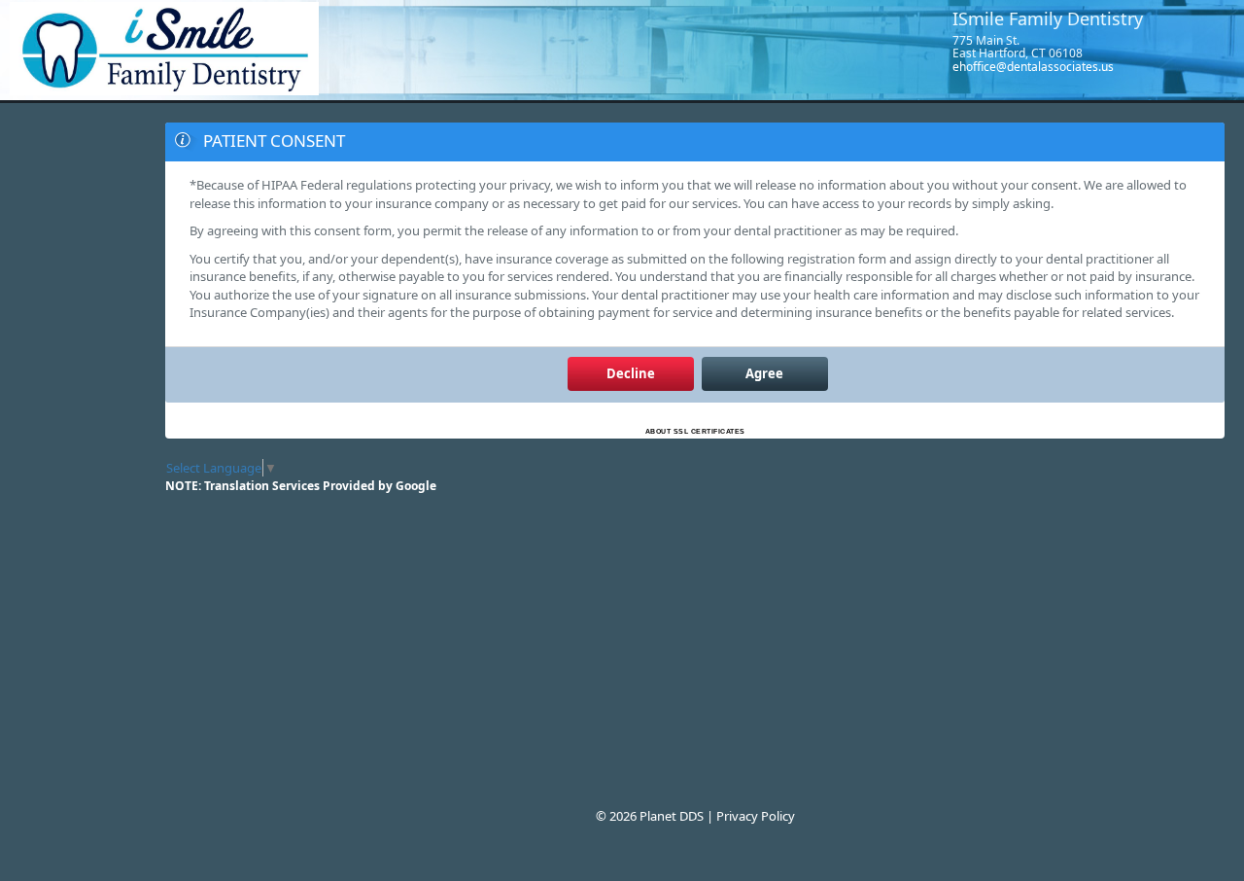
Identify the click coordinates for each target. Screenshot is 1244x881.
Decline (630, 373)
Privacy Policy (755, 816)
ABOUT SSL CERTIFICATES (695, 431)
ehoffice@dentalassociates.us (1033, 66)
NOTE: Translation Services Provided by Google (300, 485)
